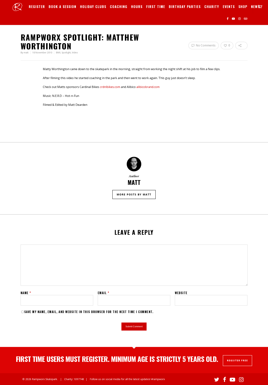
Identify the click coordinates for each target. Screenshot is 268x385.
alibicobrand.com (148, 87)
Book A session (62, 6)
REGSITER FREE (237, 360)
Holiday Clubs (93, 6)
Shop (242, 6)
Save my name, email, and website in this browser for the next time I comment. (89, 312)
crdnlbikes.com (110, 87)
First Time (155, 6)
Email (103, 293)
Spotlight (66, 52)
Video (75, 52)
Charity (211, 6)
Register (37, 6)
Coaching (118, 6)
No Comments (205, 45)
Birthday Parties (185, 6)
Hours (137, 6)
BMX (58, 52)
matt (26, 52)
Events (229, 6)
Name (26, 293)
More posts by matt (134, 194)
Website (181, 293)
